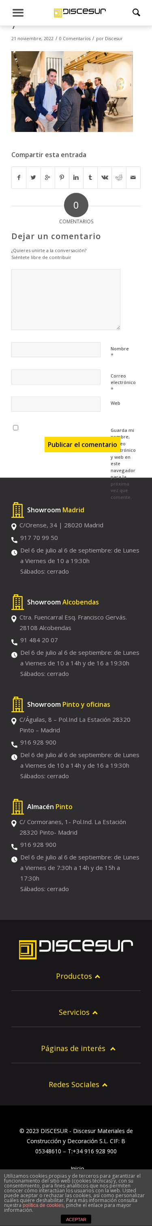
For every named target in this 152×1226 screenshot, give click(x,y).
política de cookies (43, 1205)
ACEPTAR (76, 1219)
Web (115, 403)
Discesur (114, 38)
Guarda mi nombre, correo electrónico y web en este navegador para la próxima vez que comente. (123, 463)
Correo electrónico (123, 383)
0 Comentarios (74, 38)
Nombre (120, 352)
